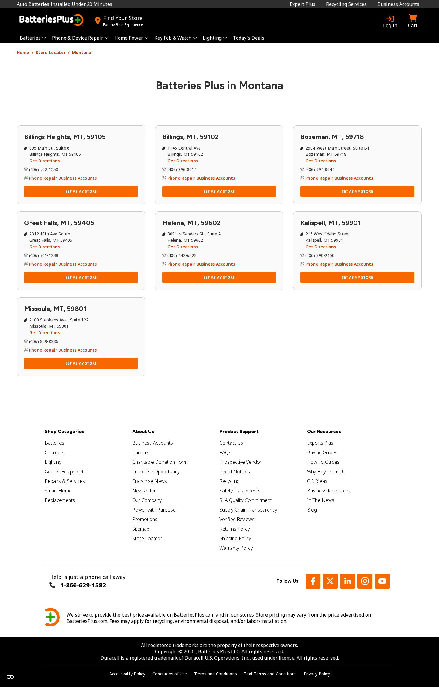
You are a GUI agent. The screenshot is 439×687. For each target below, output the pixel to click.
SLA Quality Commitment (246, 500)
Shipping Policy (235, 538)
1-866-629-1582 (83, 585)
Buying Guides (322, 452)
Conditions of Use (169, 674)
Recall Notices (235, 471)
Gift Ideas (317, 481)
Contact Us (231, 443)
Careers (140, 452)
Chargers (55, 452)
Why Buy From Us (326, 471)
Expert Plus (302, 4)
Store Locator (50, 52)
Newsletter (144, 490)
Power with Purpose (154, 509)
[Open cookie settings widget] (10, 677)
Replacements (60, 500)
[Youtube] (382, 581)
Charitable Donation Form (160, 462)
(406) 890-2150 (319, 255)
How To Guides (323, 462)
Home (23, 52)
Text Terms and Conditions (270, 674)
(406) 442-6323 (182, 255)
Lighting (53, 462)
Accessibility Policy (127, 674)
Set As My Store (81, 191)
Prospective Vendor (241, 462)
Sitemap (140, 529)
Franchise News (149, 481)
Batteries (54, 443)
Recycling (230, 481)
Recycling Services (346, 4)
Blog (312, 509)
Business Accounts (398, 4)
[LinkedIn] (347, 581)
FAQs (225, 452)
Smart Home (58, 490)
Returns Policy (235, 529)
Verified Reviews (237, 519)
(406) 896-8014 (182, 169)
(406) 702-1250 (43, 169)
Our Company (147, 500)
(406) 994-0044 (319, 169)
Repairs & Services (65, 481)
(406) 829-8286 (43, 341)
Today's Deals (248, 38)
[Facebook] (313, 581)
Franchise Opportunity (156, 471)
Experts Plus (320, 443)
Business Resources (329, 490)
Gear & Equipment (64, 471)
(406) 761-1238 (43, 255)
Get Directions (44, 161)
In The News (320, 500)
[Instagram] (364, 581)
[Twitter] (330, 581)
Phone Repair (43, 178)
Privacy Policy (317, 674)
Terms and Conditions (215, 674)
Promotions (144, 519)
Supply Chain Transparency (248, 509)
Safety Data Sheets (240, 490)
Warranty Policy (236, 548)
